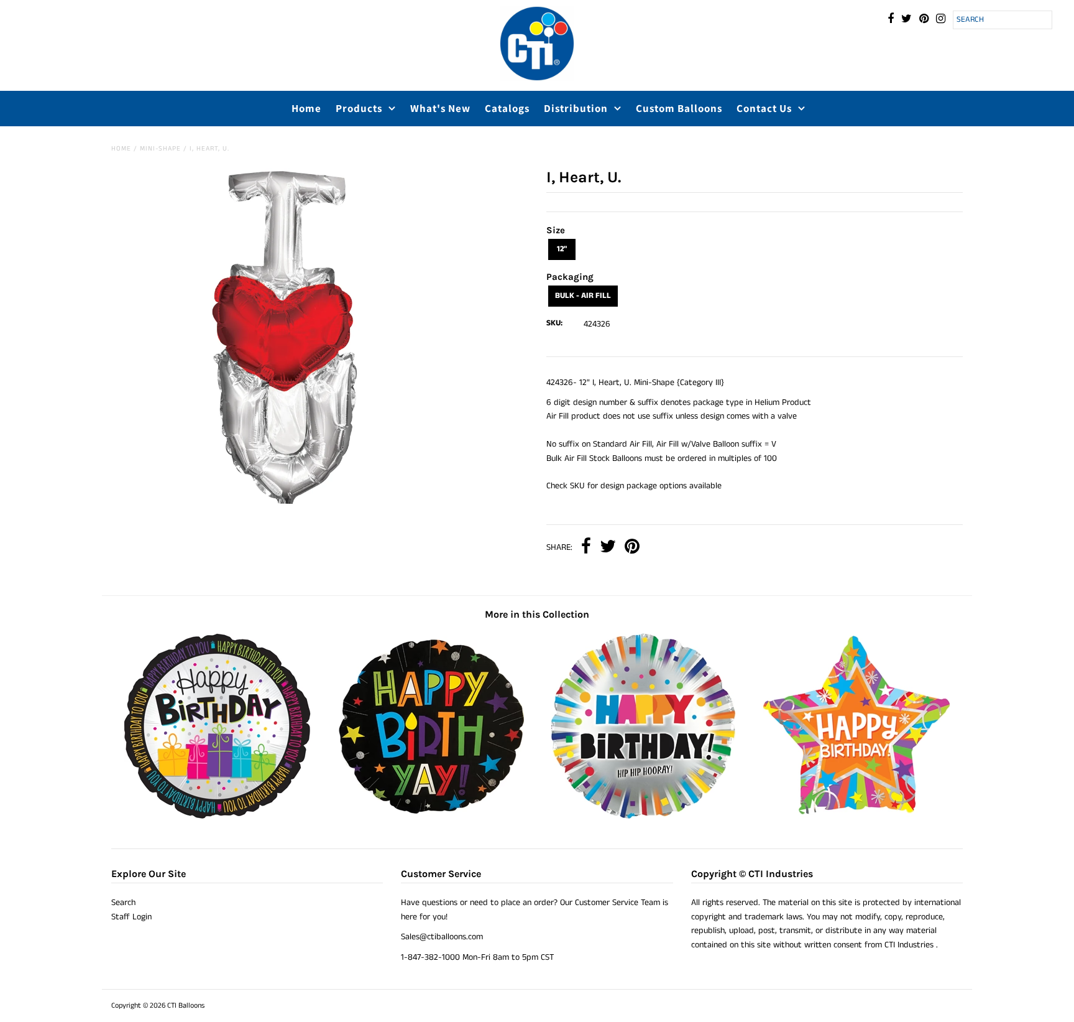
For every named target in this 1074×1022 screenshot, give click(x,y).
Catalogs (507, 108)
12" (562, 249)
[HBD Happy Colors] (643, 817)
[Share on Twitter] (608, 547)
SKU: (554, 323)
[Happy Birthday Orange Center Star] (856, 817)
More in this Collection (537, 614)
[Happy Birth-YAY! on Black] (430, 817)
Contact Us (764, 108)
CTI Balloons (185, 1005)
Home (306, 108)
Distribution (576, 108)
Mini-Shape (160, 149)
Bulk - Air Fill (583, 296)
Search (123, 902)
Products (359, 108)
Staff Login (131, 917)
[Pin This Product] (632, 547)
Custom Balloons (679, 108)
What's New (440, 108)
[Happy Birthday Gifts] (217, 817)
